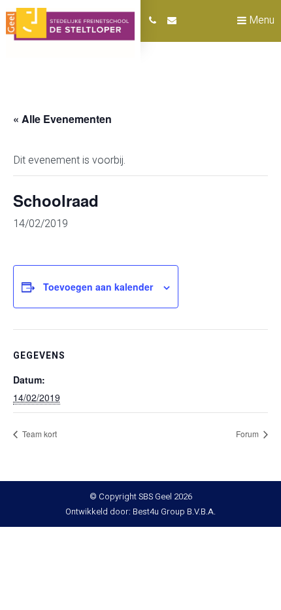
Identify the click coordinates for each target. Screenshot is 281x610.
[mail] (171, 21)
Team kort (38, 433)
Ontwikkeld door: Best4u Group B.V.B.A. (140, 511)
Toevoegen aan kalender (98, 286)
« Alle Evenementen (62, 118)
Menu (260, 20)
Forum (248, 433)
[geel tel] (152, 21)
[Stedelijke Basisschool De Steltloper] (70, 32)
